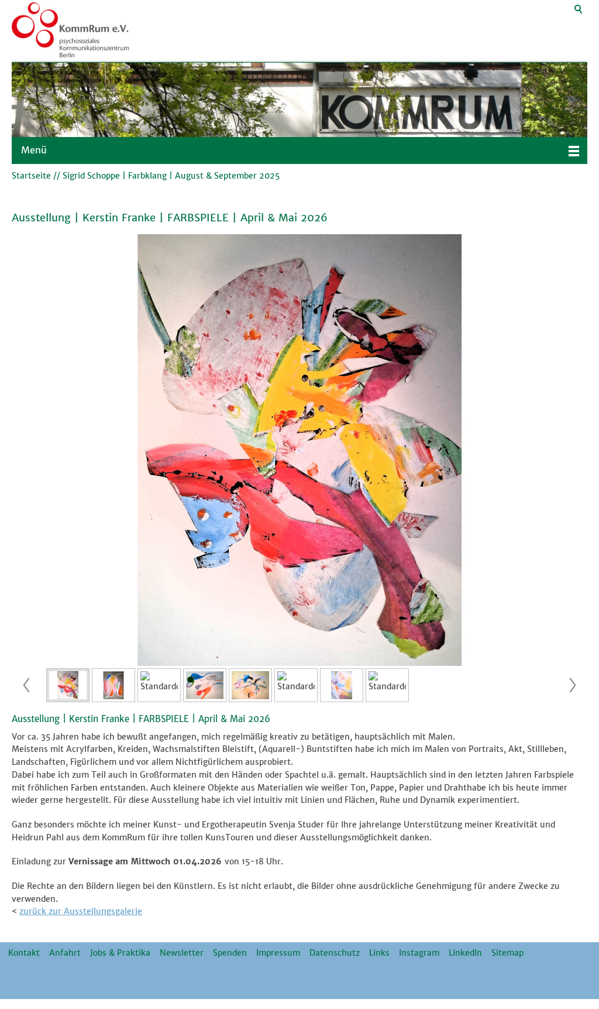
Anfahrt (65, 953)
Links (379, 953)
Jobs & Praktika (120, 953)
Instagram (419, 953)
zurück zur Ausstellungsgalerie (80, 911)
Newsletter (182, 953)
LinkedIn (465, 953)
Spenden (230, 953)
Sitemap (507, 953)
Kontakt (24, 953)
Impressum (278, 953)
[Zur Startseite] (70, 30)
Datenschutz (334, 953)
